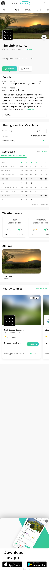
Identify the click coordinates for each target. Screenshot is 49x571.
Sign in (14, 3)
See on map (27, 49)
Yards (38, 152)
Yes (27, 58)
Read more (29, 109)
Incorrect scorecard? (40, 204)
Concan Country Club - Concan (13, 155)
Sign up (25, 3)
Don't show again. (25, 569)
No (32, 58)
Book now (33, 344)
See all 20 (40, 288)
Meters (44, 152)
